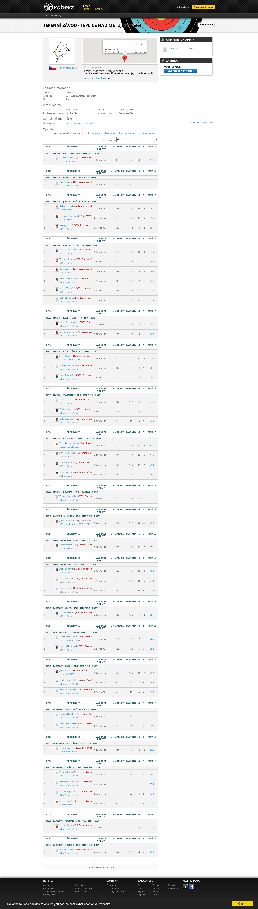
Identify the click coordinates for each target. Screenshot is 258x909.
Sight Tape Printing (52, 16)
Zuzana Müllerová (68, 636)
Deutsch (142, 888)
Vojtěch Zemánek (68, 689)
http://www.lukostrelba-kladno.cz (82, 123)
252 (152, 648)
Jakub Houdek (66, 781)
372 (152, 547)
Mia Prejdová (66, 462)
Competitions (112, 888)
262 (152, 474)
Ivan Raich (173, 48)
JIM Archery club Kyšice (69, 359)
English (141, 891)
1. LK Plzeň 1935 (66, 674)
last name (110, 132)
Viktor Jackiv (65, 225)
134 (152, 803)
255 (152, 590)
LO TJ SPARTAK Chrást (69, 185)
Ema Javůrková (66, 472)
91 (152, 726)
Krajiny (99, 9)
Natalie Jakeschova (68, 365)
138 (152, 793)
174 (152, 160)
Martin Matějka (67, 331)
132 (152, 716)
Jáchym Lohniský (67, 418)
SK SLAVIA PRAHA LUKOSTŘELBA (74, 161)
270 (152, 580)
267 (152, 334)
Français (157, 885)
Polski (155, 894)
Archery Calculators (116, 891)
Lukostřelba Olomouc (69, 447)
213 (152, 851)
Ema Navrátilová (67, 747)
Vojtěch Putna (66, 771)
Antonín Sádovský (68, 849)
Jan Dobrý (64, 670)
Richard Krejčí (66, 206)
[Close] (142, 44)
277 (152, 184)
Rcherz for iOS (82, 891)
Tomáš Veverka (67, 612)
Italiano (156, 888)
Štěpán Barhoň (67, 578)
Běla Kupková (66, 268)
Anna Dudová (66, 355)
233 (152, 290)
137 (152, 692)
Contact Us (48, 888)
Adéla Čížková (66, 288)
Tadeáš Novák (66, 713)
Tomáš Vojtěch (66, 791)
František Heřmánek (69, 215)
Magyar (156, 891)
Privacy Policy (49, 894)
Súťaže (87, 9)
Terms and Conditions (54, 891)
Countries (111, 885)
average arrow (147, 132)
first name (95, 132)
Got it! (242, 903)
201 (152, 368)
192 (152, 774)
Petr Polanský (66, 181)
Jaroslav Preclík (67, 520)
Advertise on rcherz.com (202, 122)
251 (152, 614)
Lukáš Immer (66, 544)
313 (152, 522)
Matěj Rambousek (68, 322)
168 (152, 421)
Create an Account (203, 7)
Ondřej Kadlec (66, 409)
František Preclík (67, 157)
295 (152, 324)
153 (152, 784)
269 (152, 261)
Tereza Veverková (68, 249)
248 (152, 750)
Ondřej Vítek (65, 680)
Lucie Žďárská (66, 375)
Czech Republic (67, 67)
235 (152, 281)
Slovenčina (173, 888)
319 (152, 455)
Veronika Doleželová (69, 443)
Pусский (172, 885)
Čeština (141, 885)
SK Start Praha (65, 209)
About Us (47, 885)
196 (152, 377)
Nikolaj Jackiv (66, 399)
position (80, 132)
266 (152, 271)
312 (152, 464)
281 (152, 227)
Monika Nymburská (69, 646)
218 (152, 827)
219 (152, 300)
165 (152, 682)
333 (152, 445)
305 (152, 571)
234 (152, 401)
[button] (124, 58)
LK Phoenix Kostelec (68, 751)
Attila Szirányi (66, 568)
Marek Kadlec (66, 825)
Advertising (80, 885)
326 (152, 218)
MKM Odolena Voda (68, 282)
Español (142, 894)
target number (128, 132)
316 (152, 251)
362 (152, 208)
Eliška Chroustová (68, 278)
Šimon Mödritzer (67, 723)
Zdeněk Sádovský (68, 496)
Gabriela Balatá (67, 297)
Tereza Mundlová (68, 259)
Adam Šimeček (67, 800)
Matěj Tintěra (66, 588)
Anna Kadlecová (67, 452)
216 (152, 411)
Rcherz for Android (84, 888)
